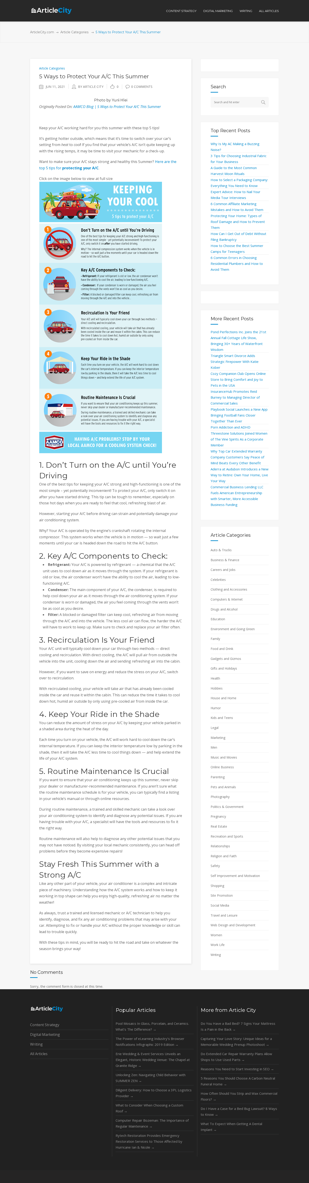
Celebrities (218, 579)
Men (214, 747)
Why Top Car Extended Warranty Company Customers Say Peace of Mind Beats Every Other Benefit (237, 457)
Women (216, 935)
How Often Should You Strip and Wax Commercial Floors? (239, 1096)
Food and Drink (222, 649)
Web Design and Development (233, 925)
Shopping (217, 886)
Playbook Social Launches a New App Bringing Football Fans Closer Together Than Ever (239, 415)
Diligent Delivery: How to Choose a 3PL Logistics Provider (154, 1093)
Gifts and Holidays (224, 668)
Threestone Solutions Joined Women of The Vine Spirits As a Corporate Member (239, 439)
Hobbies (217, 688)
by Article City (90, 86)
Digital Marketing (45, 1034)
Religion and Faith (224, 856)
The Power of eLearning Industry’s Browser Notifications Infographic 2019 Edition (150, 1041)
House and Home (223, 698)
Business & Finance (225, 560)
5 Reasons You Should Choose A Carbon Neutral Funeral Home (238, 1081)
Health (215, 678)
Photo (99, 100)
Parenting (218, 777)
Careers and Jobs (223, 570)
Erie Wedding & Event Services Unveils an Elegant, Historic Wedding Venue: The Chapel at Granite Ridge (153, 1059)
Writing (216, 955)
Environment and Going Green (233, 629)
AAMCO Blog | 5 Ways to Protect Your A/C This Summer (117, 106)
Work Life (218, 945)
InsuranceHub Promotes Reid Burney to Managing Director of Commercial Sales (235, 397)
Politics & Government (227, 807)
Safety (215, 866)
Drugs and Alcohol (224, 609)
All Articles (39, 1053)
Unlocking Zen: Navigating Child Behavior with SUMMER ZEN (150, 1078)
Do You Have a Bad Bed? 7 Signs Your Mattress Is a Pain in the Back (238, 1026)
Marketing (218, 737)
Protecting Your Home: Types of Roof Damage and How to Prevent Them (238, 221)
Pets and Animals (223, 787)
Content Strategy (44, 1024)
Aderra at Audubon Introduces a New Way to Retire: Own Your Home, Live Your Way (240, 475)
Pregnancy (218, 816)
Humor (216, 708)
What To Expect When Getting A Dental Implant (231, 1126)
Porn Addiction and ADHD (230, 427)
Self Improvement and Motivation (235, 876)
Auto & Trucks (221, 550)
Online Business (222, 767)
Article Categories (74, 32)
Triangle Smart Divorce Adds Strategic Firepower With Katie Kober (235, 361)
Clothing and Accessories (229, 589)
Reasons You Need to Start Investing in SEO (237, 1069)
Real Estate (219, 826)
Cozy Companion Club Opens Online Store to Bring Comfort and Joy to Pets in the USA (238, 379)
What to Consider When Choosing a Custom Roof (149, 1108)
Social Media (220, 905)
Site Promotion (222, 895)
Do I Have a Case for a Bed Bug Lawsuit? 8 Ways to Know (239, 1111)
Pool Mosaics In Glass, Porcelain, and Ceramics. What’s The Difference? (152, 1026)
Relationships (220, 846)
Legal (215, 728)
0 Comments (141, 86)
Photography (220, 797)
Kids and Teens (222, 718)
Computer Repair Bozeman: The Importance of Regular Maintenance (152, 1123)
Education (218, 619)
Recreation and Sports (227, 836)
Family (215, 639)
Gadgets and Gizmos (226, 658)
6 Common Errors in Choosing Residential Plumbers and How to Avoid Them (237, 263)
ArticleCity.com (42, 32)
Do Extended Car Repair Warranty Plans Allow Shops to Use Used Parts (236, 1056)
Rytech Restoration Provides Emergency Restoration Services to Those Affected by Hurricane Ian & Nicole (149, 1141)
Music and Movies (224, 757)
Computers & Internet (227, 599)
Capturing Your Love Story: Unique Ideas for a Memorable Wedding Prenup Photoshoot (236, 1041)
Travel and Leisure (224, 915)
